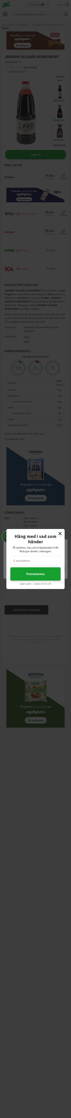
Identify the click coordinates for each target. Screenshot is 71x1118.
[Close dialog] (60, 533)
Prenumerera (35, 574)
